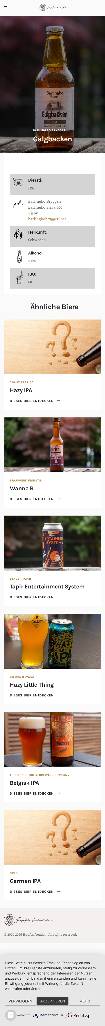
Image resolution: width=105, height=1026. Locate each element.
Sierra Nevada (22, 677)
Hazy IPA (21, 390)
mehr (84, 1001)
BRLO (14, 873)
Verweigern (20, 1001)
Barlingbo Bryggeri (50, 130)
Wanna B (22, 488)
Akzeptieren (52, 1001)
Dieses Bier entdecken (32, 401)
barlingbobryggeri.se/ (47, 219)
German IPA (25, 881)
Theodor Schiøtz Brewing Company (40, 775)
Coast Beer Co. (22, 382)
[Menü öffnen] (5, 8)
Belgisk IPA (24, 782)
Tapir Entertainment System (47, 586)
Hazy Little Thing (32, 684)
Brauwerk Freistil (26, 480)
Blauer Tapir (20, 578)
